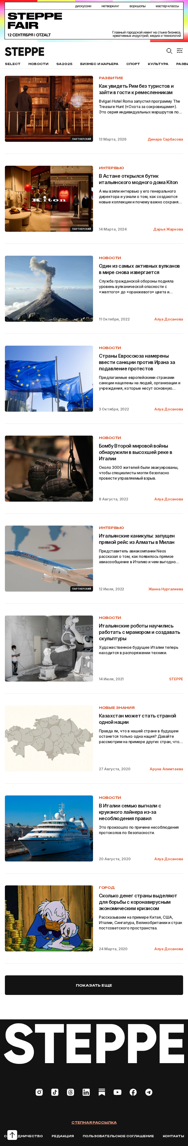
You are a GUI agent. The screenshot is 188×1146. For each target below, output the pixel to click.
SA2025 (64, 64)
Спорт (133, 64)
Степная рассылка (94, 1122)
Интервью (111, 168)
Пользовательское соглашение (118, 1136)
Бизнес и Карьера (99, 64)
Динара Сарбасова (165, 139)
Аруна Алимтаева (166, 769)
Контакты (173, 1136)
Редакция (63, 1136)
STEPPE (176, 679)
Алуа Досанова (168, 319)
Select (13, 64)
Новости (38, 64)
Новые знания (117, 707)
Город (107, 887)
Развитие (111, 78)
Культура (158, 64)
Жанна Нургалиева (165, 589)
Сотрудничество (23, 1136)
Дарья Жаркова (168, 229)
